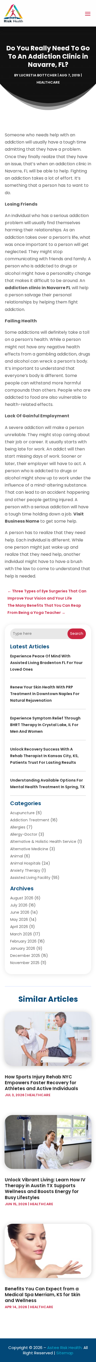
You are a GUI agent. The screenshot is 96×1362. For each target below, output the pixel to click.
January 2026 (22, 948)
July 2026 (18, 905)
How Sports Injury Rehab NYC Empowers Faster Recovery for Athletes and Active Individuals (41, 1083)
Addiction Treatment (29, 820)
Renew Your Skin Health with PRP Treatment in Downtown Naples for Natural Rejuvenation (44, 693)
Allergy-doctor (23, 834)
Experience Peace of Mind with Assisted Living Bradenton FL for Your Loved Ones (46, 662)
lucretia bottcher (38, 75)
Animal (16, 856)
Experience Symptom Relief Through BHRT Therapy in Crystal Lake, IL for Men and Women (45, 724)
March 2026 (21, 934)
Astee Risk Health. (64, 1347)
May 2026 (19, 919)
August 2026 (21, 898)
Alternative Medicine (29, 849)
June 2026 (19, 912)
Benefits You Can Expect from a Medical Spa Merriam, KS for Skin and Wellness (42, 1295)
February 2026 (23, 941)
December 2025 (25, 955)
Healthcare (48, 82)
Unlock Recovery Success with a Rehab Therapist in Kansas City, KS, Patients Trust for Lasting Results (44, 756)
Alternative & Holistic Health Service (43, 841)
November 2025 (24, 962)
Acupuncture (22, 813)
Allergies (17, 827)
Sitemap (64, 1353)
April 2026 (19, 926)
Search (76, 633)
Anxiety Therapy (25, 870)
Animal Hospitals (25, 863)
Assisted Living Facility (30, 877)
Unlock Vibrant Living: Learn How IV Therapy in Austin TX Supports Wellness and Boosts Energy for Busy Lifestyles (45, 1188)
